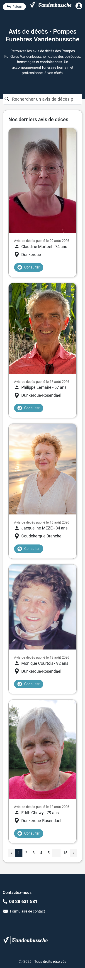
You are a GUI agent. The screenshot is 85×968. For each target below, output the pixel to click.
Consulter (31, 267)
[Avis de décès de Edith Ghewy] (42, 749)
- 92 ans (44, 663)
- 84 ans (44, 528)
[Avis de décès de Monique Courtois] (42, 606)
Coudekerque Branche (41, 536)
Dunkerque (31, 254)
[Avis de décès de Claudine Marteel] (42, 180)
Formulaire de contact (27, 911)
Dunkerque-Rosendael (41, 395)
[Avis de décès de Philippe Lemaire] (42, 328)
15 (65, 853)
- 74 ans (44, 246)
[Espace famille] (78, 8)
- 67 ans (43, 387)
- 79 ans (40, 812)
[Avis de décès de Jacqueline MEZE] (42, 469)
